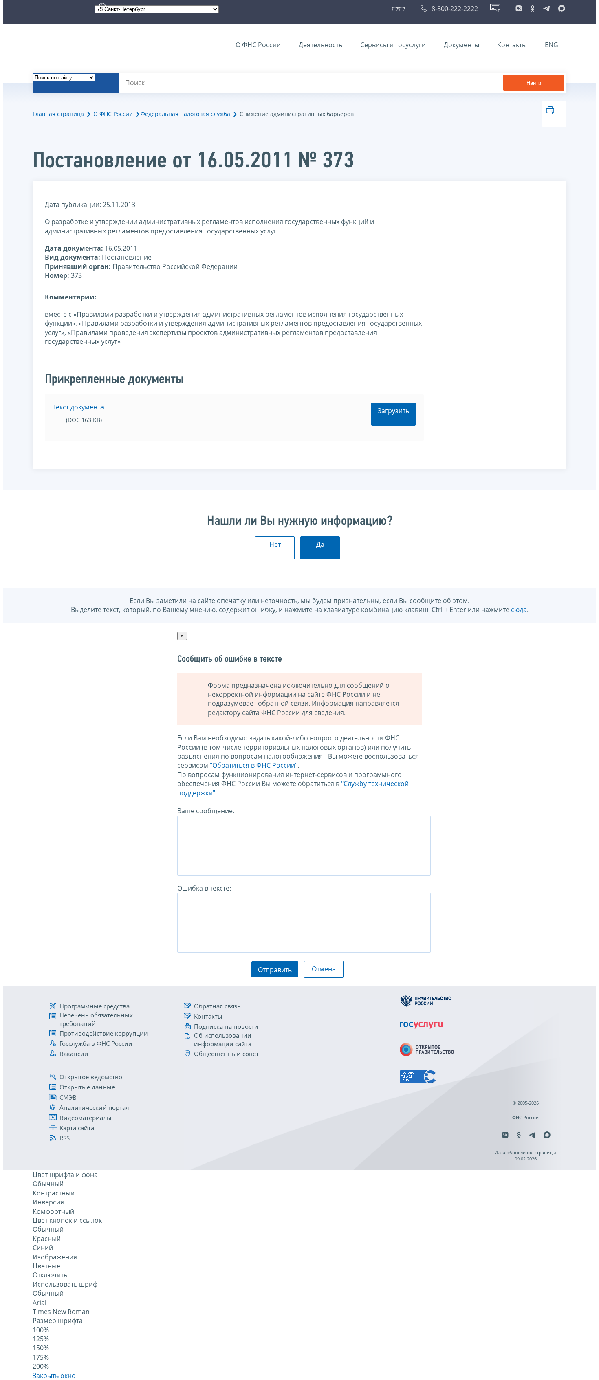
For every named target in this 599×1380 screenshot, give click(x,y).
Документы (461, 44)
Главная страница (58, 114)
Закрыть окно (54, 1375)
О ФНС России (258, 44)
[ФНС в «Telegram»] (546, 8)
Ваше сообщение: (205, 810)
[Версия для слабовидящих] (400, 8)
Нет (275, 544)
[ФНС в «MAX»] (560, 8)
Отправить (275, 969)
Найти (533, 83)
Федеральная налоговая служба (185, 114)
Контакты (512, 44)
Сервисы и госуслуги (393, 44)
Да (320, 544)
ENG (551, 44)
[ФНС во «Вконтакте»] (519, 8)
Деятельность (320, 44)
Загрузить (393, 410)
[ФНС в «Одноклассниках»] (532, 8)
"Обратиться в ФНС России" (253, 765)
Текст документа (78, 407)
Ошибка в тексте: (204, 888)
